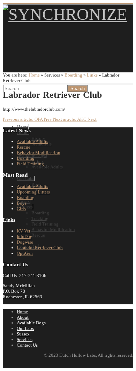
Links (92, 75)
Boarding (73, 75)
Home (34, 75)
